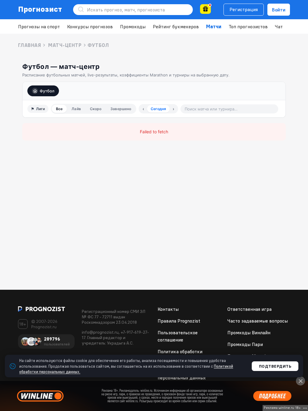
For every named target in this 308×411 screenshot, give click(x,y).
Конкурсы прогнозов (90, 26)
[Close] (300, 380)
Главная (29, 45)
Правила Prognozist (179, 321)
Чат (279, 26)
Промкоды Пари (245, 344)
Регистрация (243, 9)
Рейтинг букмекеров (176, 26)
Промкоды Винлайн (248, 332)
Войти (278, 10)
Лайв (76, 109)
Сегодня (158, 109)
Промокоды (133, 26)
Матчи (213, 26)
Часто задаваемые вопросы (257, 321)
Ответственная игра (249, 309)
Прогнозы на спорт (39, 26)
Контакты (168, 309)
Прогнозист (40, 9)
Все (59, 109)
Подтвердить (275, 366)
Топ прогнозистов (248, 26)
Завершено (120, 109)
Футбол (47, 90)
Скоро (96, 109)
